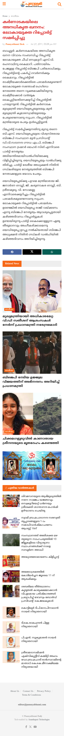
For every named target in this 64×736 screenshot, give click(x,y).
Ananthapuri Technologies (39, 720)
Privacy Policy (44, 691)
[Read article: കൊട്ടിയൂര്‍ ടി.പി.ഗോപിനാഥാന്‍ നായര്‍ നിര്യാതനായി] (11, 612)
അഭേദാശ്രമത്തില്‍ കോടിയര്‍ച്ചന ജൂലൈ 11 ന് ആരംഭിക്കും (38, 575)
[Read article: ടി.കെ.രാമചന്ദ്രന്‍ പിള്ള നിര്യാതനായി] (11, 627)
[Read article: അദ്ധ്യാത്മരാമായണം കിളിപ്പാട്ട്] (11, 561)
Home (5, 16)
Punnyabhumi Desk (15, 44)
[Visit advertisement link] (32, 465)
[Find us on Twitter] (30, 727)
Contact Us (28, 691)
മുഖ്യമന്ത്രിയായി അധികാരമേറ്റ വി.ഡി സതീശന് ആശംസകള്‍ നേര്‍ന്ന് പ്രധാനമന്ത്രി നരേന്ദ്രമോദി (30, 320)
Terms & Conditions (31, 695)
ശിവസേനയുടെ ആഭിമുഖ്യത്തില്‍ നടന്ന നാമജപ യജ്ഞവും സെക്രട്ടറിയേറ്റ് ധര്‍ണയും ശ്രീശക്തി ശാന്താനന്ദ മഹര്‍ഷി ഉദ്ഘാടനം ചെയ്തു (41, 503)
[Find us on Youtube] (35, 727)
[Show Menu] (4, 4)
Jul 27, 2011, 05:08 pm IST (43, 44)
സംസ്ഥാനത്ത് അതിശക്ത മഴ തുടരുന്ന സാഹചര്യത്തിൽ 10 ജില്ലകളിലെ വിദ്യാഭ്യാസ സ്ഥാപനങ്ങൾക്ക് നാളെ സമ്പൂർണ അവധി (39, 543)
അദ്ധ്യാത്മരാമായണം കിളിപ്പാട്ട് (40, 557)
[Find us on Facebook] (26, 727)
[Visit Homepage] (32, 4)
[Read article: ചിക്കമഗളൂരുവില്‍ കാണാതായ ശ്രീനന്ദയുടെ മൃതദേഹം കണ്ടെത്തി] (32, 414)
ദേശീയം (15, 16)
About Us (14, 691)
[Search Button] (59, 4)
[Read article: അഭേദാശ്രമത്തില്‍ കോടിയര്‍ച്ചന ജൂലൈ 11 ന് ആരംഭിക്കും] (11, 576)
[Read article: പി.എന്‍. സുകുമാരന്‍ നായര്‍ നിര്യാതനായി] (11, 642)
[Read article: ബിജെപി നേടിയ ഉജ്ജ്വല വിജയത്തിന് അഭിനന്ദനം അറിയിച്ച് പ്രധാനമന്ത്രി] (32, 352)
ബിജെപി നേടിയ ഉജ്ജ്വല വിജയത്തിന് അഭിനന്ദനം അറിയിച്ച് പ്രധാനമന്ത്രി (31, 382)
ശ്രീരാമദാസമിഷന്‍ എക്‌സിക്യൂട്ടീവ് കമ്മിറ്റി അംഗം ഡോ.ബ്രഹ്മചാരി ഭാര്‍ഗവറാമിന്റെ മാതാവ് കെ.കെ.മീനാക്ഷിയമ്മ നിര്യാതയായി (41, 660)
